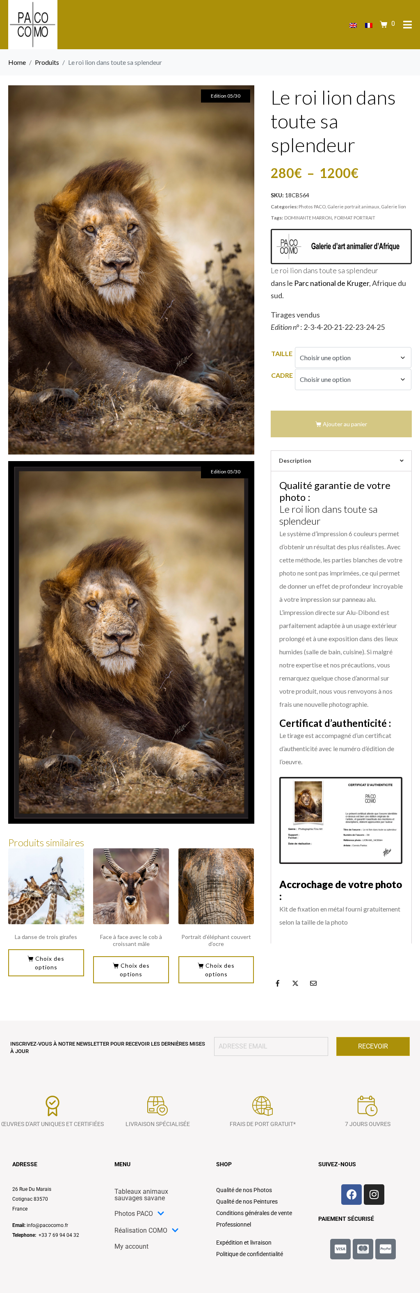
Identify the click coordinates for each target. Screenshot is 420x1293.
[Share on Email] (313, 983)
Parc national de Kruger (331, 283)
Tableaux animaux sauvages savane (141, 1195)
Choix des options (50, 963)
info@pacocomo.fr (47, 1225)
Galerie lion (393, 206)
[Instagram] (374, 1194)
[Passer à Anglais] (353, 24)
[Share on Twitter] (295, 983)
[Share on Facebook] (278, 983)
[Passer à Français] (369, 24)
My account (131, 1246)
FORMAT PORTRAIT (354, 217)
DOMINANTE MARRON (308, 217)
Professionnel (233, 1224)
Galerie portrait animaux (353, 206)
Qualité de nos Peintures (247, 1201)
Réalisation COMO (140, 1230)
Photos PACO (312, 206)
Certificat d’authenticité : (335, 723)
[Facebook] (351, 1194)
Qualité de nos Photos (244, 1190)
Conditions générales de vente (254, 1213)
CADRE (282, 375)
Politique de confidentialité (249, 1254)
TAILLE (281, 353)
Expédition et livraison (244, 1242)
